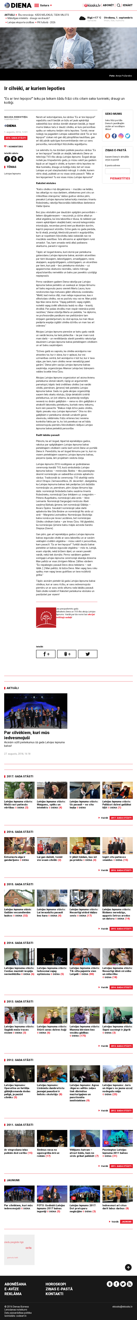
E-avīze (12, 1289)
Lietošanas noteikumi (16, 1309)
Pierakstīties (120, 178)
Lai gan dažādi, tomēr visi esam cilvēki (50, 859)
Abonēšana (15, 1284)
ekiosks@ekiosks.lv (122, 1306)
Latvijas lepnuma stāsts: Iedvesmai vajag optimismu (52, 971)
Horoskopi (56, 1284)
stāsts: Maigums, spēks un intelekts (51, 804)
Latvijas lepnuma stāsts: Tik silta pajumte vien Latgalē (85, 971)
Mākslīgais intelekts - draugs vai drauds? (29, 18)
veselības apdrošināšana (18, 1251)
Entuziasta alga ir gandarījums (16, 859)
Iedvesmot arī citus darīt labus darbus (114, 1207)
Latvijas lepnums (12, 173)
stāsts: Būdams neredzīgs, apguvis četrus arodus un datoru (116, 914)
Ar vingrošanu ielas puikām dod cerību (16, 1151)
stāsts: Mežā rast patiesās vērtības (18, 804)
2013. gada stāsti (20, 1001)
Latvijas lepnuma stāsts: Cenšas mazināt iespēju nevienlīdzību (19, 971)
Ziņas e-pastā (59, 1289)
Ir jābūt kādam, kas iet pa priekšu (83, 859)
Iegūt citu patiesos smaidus (114, 859)
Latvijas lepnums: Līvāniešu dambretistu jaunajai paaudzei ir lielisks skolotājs (50, 1090)
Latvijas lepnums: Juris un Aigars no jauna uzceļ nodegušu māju (117, 1090)
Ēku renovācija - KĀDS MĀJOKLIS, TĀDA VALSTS (43, 15)
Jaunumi (13, 1180)
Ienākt (128, 5)
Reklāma (13, 1294)
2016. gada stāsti (16, 138)
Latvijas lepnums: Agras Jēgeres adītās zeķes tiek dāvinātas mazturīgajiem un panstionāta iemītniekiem (84, 1093)
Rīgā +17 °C (94, 17)
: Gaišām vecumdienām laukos (18, 912)
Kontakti (54, 1294)
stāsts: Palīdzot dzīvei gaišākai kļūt (116, 804)
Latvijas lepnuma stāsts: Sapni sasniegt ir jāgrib (117, 1029)
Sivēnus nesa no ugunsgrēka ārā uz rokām (48, 1152)
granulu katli (12, 1258)
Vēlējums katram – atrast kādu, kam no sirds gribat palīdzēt (82, 1152)
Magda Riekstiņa (16, 116)
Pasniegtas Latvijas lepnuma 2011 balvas (115, 1152)
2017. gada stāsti (20, 776)
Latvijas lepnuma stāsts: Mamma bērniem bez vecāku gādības (85, 1031)
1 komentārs (15, 146)
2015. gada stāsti (20, 884)
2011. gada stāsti (20, 1124)
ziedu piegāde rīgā (14, 1242)
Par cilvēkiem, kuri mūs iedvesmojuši (26, 735)
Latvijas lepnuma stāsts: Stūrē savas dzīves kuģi (52, 1029)
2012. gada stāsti (20, 1060)
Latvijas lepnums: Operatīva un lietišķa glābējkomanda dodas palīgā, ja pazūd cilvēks (17, 1091)
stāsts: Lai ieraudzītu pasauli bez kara (51, 912)
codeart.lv (21, 1315)
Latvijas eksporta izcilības (21, 22)
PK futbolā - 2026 (46, 22)
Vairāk (104, 817)
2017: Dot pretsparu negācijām (83, 1208)
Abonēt (108, 5)
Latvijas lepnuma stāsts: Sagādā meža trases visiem (19, 1029)
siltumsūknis (26, 1259)
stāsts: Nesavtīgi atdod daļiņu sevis (84, 912)
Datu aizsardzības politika (18, 1312)
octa (28, 1248)
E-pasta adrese (112, 165)
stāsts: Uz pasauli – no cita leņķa (84, 804)
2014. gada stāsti (20, 943)
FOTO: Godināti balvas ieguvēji (51, 1208)
